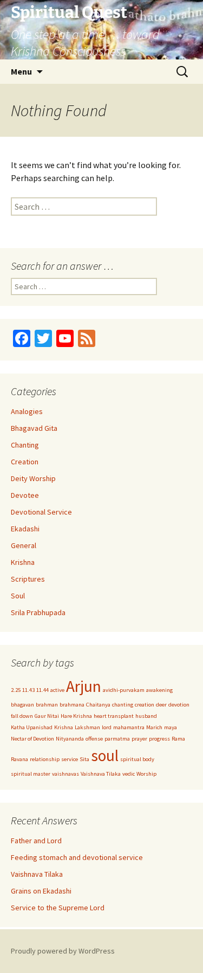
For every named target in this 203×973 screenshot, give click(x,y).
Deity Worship (33, 478)
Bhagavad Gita (34, 428)
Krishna (23, 562)
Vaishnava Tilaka (101, 773)
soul (105, 755)
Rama (178, 738)
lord (107, 727)
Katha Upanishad (32, 727)
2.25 (16, 690)
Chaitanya (98, 704)
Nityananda (70, 738)
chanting (122, 704)
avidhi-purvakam (124, 690)
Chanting (25, 445)
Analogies (27, 411)
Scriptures (28, 579)
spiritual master (30, 773)
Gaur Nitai (47, 715)
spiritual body (137, 759)
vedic (128, 773)
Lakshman (87, 727)
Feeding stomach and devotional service (77, 857)
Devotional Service (41, 512)
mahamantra (129, 727)
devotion (178, 704)
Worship (146, 773)
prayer (139, 738)
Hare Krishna (76, 715)
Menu (21, 71)
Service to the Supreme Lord (57, 907)
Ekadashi (25, 529)
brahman (47, 704)
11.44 (42, 690)
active (57, 690)
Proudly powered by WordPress (63, 951)
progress (159, 738)
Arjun (83, 686)
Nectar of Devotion (32, 738)
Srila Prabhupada (38, 612)
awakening (159, 690)
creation (144, 704)
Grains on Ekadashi (41, 891)
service (69, 759)
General (23, 545)
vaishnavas (65, 773)
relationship (45, 759)
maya (170, 727)
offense (94, 738)
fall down (22, 715)
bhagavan (22, 704)
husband (146, 715)
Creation (24, 461)
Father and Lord (36, 840)
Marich (154, 727)
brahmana (72, 704)
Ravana (19, 759)
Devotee (25, 495)
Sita (84, 759)
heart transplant (114, 715)
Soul (18, 596)
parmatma (117, 738)
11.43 (28, 690)
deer (161, 704)
